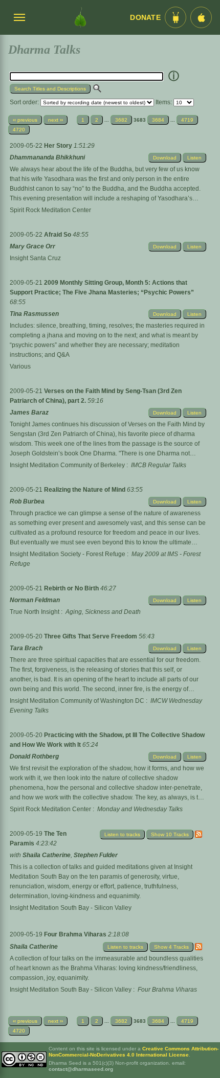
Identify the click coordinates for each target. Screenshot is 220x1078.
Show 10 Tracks (170, 834)
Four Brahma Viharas (76, 934)
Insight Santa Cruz (35, 258)
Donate (145, 17)
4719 (187, 120)
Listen (194, 157)
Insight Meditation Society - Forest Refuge (67, 554)
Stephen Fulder (96, 855)
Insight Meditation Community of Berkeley (67, 465)
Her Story (59, 145)
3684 (158, 120)
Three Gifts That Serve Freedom (91, 636)
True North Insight (34, 611)
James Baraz (29, 412)
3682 (121, 120)
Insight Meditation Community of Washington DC (77, 700)
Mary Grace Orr (32, 246)
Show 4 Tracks (171, 947)
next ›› (55, 120)
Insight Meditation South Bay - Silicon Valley (70, 907)
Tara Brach (26, 648)
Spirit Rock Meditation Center (50, 210)
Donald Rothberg (34, 756)
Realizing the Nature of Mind (85, 489)
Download (165, 157)
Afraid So (58, 234)
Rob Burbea (27, 501)
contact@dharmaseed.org (81, 1069)
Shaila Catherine (47, 855)
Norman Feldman (35, 600)
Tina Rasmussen (34, 313)
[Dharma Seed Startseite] (80, 17)
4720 (19, 129)
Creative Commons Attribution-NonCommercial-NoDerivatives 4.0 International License (133, 1052)
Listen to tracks (122, 834)
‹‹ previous (25, 120)
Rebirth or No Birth (72, 588)
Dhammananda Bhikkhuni (47, 157)
